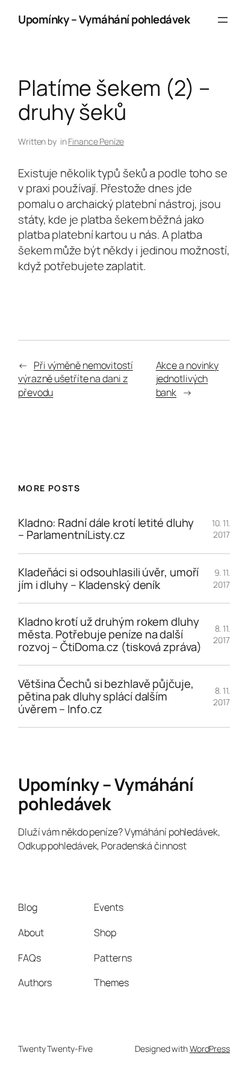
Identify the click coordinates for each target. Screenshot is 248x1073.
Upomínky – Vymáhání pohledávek (104, 19)
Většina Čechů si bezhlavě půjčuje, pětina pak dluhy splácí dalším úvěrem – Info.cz (106, 696)
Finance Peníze (96, 141)
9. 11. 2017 (221, 578)
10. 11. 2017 (221, 529)
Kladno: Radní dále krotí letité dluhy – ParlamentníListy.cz (106, 529)
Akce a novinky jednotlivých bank (187, 379)
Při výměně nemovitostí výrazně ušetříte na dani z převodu (75, 379)
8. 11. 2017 (221, 634)
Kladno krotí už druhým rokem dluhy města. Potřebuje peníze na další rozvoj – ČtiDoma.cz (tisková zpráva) (109, 634)
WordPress (210, 1048)
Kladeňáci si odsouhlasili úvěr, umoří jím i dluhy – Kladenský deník (108, 578)
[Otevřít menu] (222, 20)
